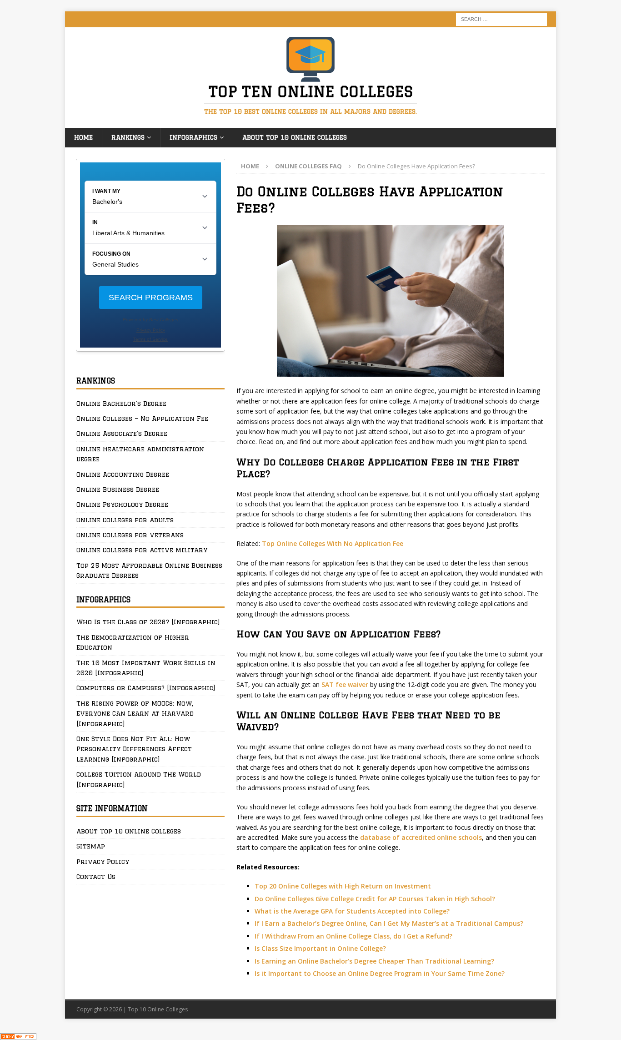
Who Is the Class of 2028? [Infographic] (148, 622)
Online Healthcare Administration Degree (140, 454)
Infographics (193, 137)
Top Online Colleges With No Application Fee (332, 543)
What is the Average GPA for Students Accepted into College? (352, 911)
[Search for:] (501, 18)
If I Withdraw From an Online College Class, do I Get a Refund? (353, 936)
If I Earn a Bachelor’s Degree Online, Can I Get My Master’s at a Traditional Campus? (389, 923)
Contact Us (95, 876)
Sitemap (90, 846)
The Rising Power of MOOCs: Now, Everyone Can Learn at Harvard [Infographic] (135, 713)
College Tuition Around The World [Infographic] (138, 779)
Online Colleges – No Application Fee (142, 418)
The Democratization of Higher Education (132, 642)
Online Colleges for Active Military (141, 550)
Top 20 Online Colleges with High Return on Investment (343, 886)
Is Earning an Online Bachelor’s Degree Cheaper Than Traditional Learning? (374, 961)
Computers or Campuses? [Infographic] (145, 688)
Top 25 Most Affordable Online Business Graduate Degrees (149, 570)
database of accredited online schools (421, 837)
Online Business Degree (117, 489)
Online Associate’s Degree (121, 433)
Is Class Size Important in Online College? (320, 948)
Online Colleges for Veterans (130, 535)
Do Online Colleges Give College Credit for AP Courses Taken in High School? (375, 898)
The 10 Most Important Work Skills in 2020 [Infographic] (145, 668)
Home (83, 137)
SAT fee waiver (344, 684)
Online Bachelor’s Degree (121, 403)
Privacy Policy (102, 861)
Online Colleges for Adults (125, 520)
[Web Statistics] (18, 1034)
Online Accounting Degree (122, 474)
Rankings (128, 137)
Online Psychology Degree (122, 504)
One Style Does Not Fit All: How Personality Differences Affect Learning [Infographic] (134, 749)
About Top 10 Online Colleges (294, 137)
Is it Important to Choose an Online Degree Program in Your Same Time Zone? (380, 973)
